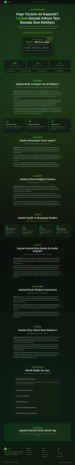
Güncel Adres (29, 452)
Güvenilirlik (59, 452)
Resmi (40, 2)
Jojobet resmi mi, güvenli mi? (22, 396)
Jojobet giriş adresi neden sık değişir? (24, 390)
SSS (50, 2)
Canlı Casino (44, 452)
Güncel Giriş (28, 450)
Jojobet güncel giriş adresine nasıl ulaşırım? (25, 379)
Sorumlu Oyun (60, 456)
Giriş (32, 2)
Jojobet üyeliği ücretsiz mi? (22, 401)
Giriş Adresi (45, 2)
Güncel (35, 2)
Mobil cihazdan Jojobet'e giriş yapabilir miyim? (26, 413)
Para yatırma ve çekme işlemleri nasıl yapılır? (26, 407)
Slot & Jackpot (44, 450)
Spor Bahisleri (44, 456)
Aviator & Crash (45, 454)
